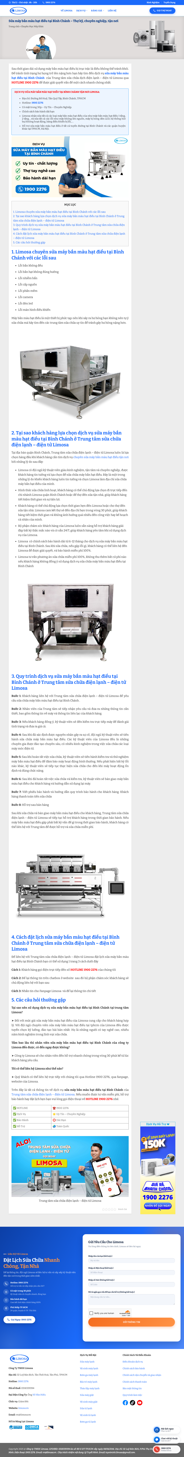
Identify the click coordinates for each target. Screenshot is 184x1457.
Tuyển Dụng (169, 2)
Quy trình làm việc (132, 1395)
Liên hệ (112, 10)
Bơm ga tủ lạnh (88, 1421)
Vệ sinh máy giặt (88, 1401)
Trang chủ (14, 26)
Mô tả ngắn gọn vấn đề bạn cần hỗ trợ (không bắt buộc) (111, 1292)
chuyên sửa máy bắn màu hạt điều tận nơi (101, 457)
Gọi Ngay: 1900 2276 (21, 1319)
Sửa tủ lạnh (86, 1408)
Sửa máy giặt (87, 1395)
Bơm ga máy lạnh (89, 1375)
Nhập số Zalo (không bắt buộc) (101, 1280)
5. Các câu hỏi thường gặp (29, 242)
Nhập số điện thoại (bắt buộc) (100, 1268)
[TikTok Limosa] (132, 1402)
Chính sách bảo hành (134, 1368)
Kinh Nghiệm (153, 2)
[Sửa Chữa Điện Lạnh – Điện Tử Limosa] (32, 10)
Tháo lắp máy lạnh (89, 1388)
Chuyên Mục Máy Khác (32, 26)
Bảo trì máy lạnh (88, 1381)
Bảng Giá (96, 10)
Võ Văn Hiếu (39, 1394)
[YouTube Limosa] (139, 1402)
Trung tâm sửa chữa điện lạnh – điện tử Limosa (43, 1094)
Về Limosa (67, 10)
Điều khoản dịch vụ (133, 1361)
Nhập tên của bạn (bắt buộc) (100, 1256)
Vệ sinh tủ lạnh (88, 1415)
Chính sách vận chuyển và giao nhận (142, 1375)
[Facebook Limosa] (125, 1402)
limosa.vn (23, 1408)
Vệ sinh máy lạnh (89, 1368)
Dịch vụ (81, 10)
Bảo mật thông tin (132, 1388)
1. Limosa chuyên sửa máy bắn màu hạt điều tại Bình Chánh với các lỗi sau (59, 211)
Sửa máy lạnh (87, 1361)
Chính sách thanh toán (135, 1381)
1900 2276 (23, 1381)
